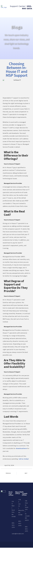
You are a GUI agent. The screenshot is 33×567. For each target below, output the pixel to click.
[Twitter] (29, 494)
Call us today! (24, 459)
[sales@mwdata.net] (9, 533)
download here (21, 448)
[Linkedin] (29, 497)
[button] (29, 13)
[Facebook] (29, 490)
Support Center (17, 6)
